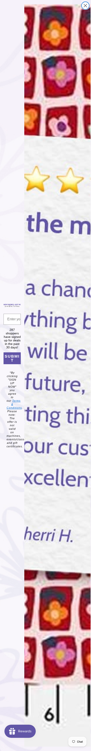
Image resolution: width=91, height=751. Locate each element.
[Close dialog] (85, 5)
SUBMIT (12, 358)
